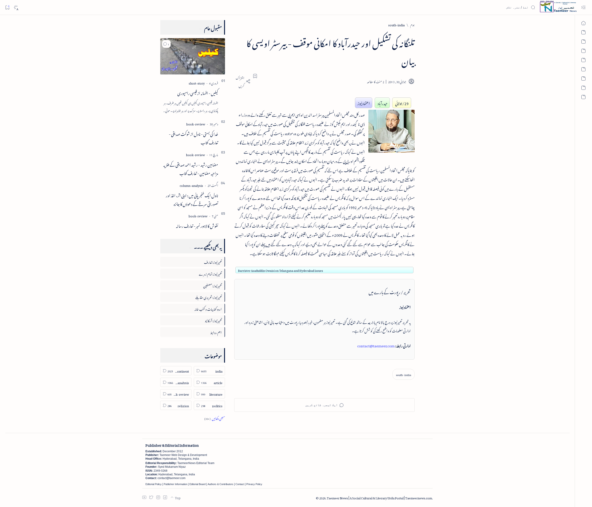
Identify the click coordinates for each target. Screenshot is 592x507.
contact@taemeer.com (376, 345)
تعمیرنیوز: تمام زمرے (210, 273)
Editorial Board (197, 484)
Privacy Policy (254, 484)
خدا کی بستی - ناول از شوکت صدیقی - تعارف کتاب (193, 137)
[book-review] (195, 123)
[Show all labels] (214, 418)
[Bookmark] (7, 7)
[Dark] (16, 7)
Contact (239, 484)
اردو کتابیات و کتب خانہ (208, 308)
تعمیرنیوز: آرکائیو (213, 320)
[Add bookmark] (255, 76)
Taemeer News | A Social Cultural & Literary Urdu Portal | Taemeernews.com (379, 497)
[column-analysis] (191, 185)
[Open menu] (583, 7)
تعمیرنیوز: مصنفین (212, 285)
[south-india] (403, 374)
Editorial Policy (153, 484)
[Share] (242, 81)
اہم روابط (216, 332)
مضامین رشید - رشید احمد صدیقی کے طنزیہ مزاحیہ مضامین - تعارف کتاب (190, 168)
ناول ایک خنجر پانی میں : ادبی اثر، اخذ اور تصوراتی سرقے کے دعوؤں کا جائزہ (192, 199)
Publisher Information (175, 484)
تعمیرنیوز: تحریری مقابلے (208, 297)
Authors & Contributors (220, 484)
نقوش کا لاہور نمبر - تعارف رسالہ (197, 225)
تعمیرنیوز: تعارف (213, 262)
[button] (166, 44)
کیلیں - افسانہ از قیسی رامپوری (197, 92)
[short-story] (197, 82)
